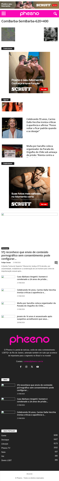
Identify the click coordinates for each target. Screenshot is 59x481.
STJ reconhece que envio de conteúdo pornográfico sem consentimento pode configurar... (25, 255)
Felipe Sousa (6, 262)
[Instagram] (27, 367)
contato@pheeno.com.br (33, 361)
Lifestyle (4, 444)
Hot (2, 456)
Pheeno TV (5, 448)
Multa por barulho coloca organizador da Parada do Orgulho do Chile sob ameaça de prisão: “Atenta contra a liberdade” (41, 138)
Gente (3, 436)
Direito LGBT (6, 460)
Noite (3, 452)
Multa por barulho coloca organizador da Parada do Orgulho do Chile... (36, 304)
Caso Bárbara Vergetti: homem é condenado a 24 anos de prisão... (32, 278)
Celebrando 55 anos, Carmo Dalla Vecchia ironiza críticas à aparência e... (36, 291)
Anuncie (29, 474)
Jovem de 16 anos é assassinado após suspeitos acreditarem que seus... (34, 317)
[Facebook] (21, 367)
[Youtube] (37, 367)
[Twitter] (32, 367)
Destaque (5, 248)
